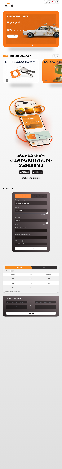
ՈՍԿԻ (43, 267)
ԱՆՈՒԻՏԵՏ (23, 196)
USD (8, 302)
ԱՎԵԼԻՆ (33, 61)
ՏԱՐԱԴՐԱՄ (18, 267)
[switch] (12, 271)
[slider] (47, 213)
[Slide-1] (29, 45)
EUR (12, 302)
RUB (17, 302)
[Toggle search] (46, 2)
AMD (21, 302)
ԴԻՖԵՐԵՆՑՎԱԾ (39, 196)
